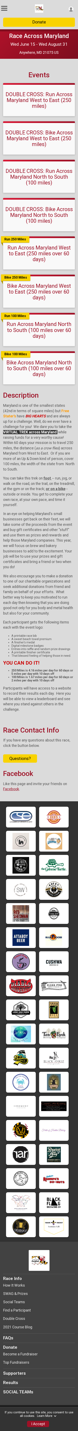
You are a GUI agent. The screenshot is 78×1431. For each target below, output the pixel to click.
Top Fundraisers (16, 1362)
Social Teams (14, 1302)
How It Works (14, 1285)
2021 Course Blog (17, 1327)
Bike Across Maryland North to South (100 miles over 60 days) (39, 368)
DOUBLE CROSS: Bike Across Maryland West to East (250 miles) (39, 138)
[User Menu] (71, 9)
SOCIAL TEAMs (18, 1391)
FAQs (8, 1337)
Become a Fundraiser (20, 1354)
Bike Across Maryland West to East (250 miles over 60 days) (39, 292)
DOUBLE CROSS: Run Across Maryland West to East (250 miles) (39, 100)
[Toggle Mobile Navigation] (4, 8)
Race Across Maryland (39, 35)
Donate (39, 22)
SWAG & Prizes (15, 1294)
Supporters (14, 1373)
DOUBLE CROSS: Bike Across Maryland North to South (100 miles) (39, 215)
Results (10, 1382)
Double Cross (14, 1319)
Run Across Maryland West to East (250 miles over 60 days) (39, 253)
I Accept (38, 1424)
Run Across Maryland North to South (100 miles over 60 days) (39, 330)
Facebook (11, 789)
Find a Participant (17, 1310)
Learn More (44, 1416)
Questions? (20, 758)
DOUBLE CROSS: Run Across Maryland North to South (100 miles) (39, 177)
